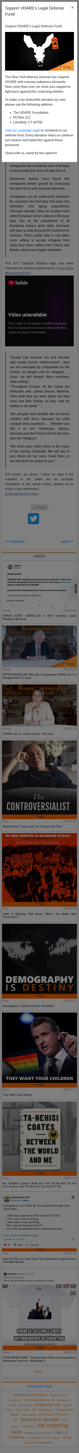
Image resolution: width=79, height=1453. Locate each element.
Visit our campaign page (22, 130)
